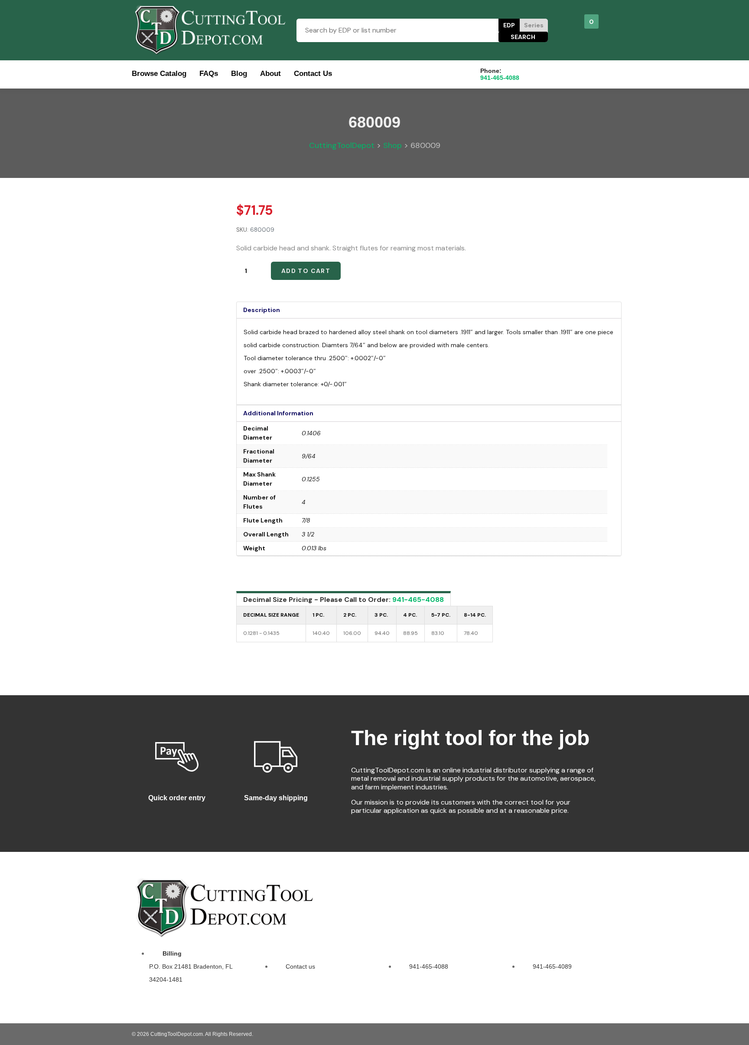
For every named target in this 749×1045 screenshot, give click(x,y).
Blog (239, 73)
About (270, 73)
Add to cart (305, 271)
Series (534, 25)
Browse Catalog (159, 73)
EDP (509, 25)
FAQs (208, 73)
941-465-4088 (418, 599)
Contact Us (313, 73)
